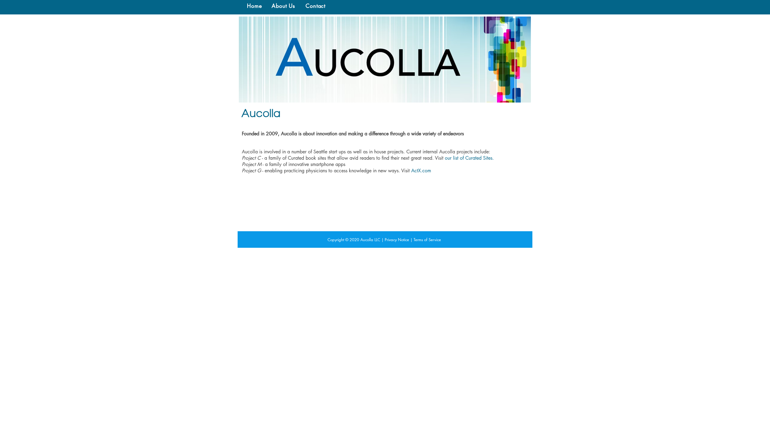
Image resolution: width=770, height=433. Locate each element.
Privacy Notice (397, 239)
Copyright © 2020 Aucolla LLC (354, 239)
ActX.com (421, 170)
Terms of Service (427, 239)
